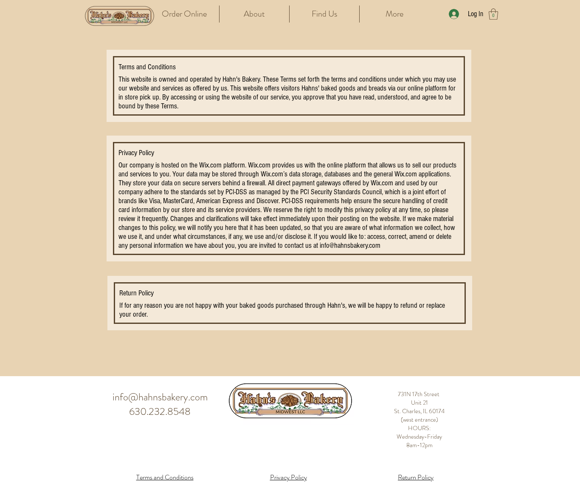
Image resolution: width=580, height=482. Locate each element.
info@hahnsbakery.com (350, 245)
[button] (493, 14)
